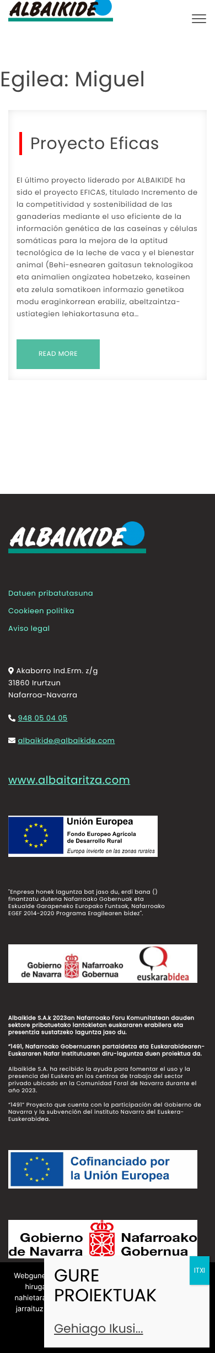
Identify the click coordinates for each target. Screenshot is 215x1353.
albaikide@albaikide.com (66, 740)
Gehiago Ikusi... (98, 1329)
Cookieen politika (41, 611)
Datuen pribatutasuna (50, 593)
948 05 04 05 (42, 718)
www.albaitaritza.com (69, 780)
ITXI (199, 1270)
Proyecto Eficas (94, 143)
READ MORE (58, 354)
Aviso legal (29, 628)
